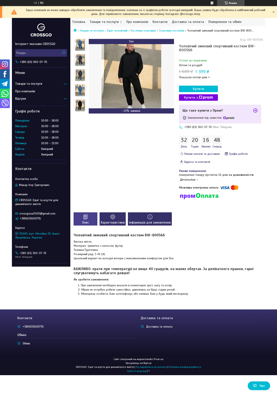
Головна (78, 22)
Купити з (191, 97)
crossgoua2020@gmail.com (37, 213)
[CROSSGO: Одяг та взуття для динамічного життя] (41, 29)
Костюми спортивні (143, 30)
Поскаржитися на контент (151, 366)
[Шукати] (63, 53)
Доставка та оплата (188, 22)
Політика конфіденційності (185, 366)
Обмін (26, 343)
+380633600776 (33, 326)
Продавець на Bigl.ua (138, 363)
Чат (262, 385)
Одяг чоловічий (117, 30)
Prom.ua (158, 359)
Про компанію (137, 22)
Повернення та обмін (225, 22)
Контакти (160, 22)
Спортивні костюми (171, 30)
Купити (198, 89)
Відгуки (20, 99)
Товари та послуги (104, 22)
